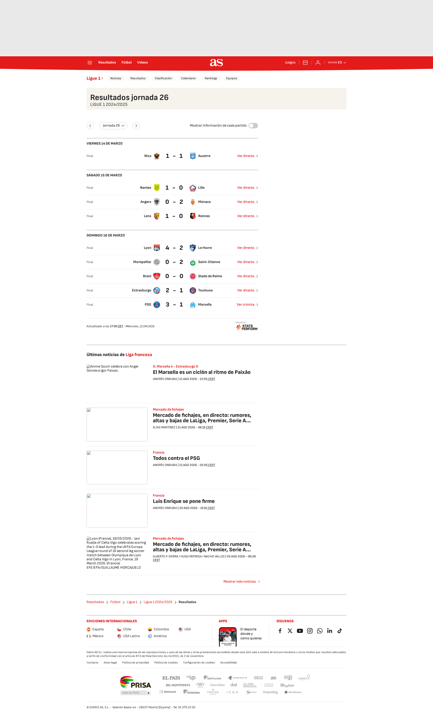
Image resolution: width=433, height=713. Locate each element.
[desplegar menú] (90, 62)
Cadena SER (258, 677)
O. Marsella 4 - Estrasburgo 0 (175, 367)
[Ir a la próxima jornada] (136, 125)
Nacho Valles (214, 556)
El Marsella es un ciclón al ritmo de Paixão (202, 372)
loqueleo (271, 692)
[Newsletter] (305, 62)
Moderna (191, 692)
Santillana (212, 677)
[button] (135, 693)
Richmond (167, 692)
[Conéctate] (318, 62)
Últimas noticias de (119, 354)
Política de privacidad (135, 662)
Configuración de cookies (199, 662)
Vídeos (142, 62)
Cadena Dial (234, 685)
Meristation (293, 692)
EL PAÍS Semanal (250, 685)
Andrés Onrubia (165, 379)
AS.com (273, 677)
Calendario (188, 78)
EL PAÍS (171, 677)
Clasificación (163, 78)
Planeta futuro (269, 685)
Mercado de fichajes (168, 410)
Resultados (107, 62)
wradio (200, 685)
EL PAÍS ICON (232, 692)
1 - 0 (175, 187)
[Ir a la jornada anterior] (90, 125)
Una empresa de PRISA (135, 682)
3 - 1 (175, 304)
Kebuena (287, 685)
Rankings (211, 78)
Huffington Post (177, 685)
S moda (251, 692)
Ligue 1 (93, 78)
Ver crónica (245, 304)
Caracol (304, 677)
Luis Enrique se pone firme (184, 501)
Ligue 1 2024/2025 (158, 602)
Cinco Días (217, 685)
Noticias (115, 78)
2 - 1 (175, 290)
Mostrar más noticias (239, 581)
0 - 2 (174, 202)
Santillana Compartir (237, 677)
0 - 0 (174, 276)
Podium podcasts (212, 692)
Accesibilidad (228, 662)
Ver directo (245, 156)
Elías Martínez (164, 427)
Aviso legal (110, 662)
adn (288, 677)
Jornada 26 (111, 125)
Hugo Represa (191, 556)
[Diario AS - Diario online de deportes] (216, 62)
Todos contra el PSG (176, 458)
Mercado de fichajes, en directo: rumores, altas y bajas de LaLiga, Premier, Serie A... (202, 418)
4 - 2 (175, 248)
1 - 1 (175, 156)
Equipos (231, 78)
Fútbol (127, 62)
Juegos (290, 63)
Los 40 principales (191, 677)
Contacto (92, 662)
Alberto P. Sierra (165, 556)
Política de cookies (166, 662)
